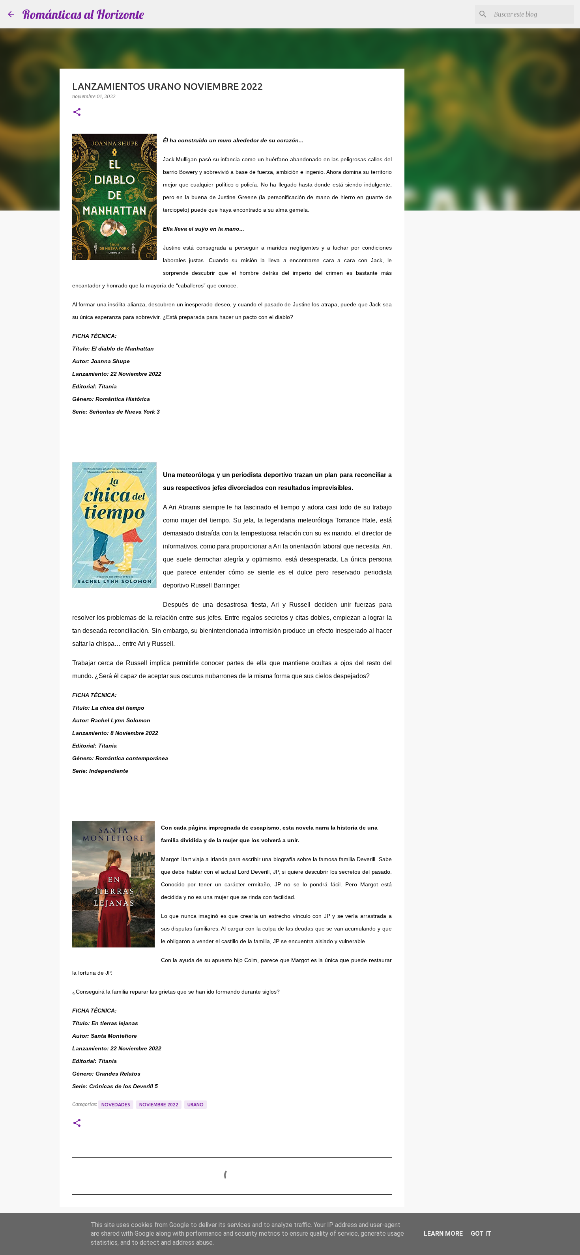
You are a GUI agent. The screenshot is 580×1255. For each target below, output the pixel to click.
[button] (77, 112)
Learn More (443, 1233)
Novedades (115, 1104)
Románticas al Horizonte (83, 14)
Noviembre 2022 (158, 1104)
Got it (481, 1233)
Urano (195, 1104)
